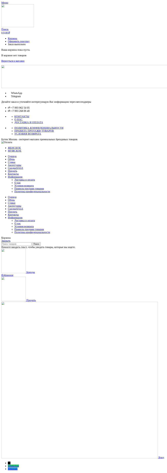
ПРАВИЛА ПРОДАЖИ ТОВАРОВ (34, 130)
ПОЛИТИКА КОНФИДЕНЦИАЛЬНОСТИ (38, 128)
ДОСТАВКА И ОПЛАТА (28, 122)
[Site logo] (17, 26)
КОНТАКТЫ (21, 116)
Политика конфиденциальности (32, 191)
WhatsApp (13, 466)
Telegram (12, 468)
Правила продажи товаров (29, 188)
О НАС (18, 119)
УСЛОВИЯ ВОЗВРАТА (27, 133)
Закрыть (5, 240)
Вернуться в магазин (12, 61)
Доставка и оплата (24, 179)
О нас (17, 182)
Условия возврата (24, 185)
